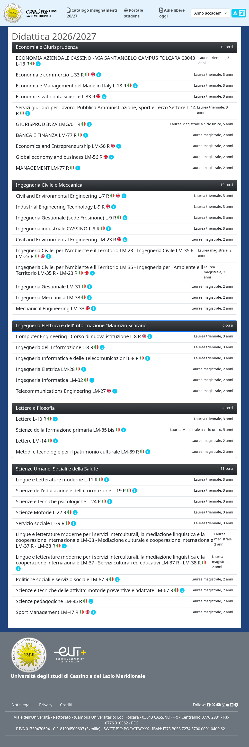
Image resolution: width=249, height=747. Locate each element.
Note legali (21, 704)
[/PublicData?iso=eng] (238, 16)
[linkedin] (231, 704)
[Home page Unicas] (30, 13)
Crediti (66, 704)
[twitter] (213, 704)
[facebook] (209, 704)
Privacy (45, 704)
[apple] (227, 704)
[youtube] (218, 704)
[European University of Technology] (67, 654)
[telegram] (236, 704)
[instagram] (223, 704)
